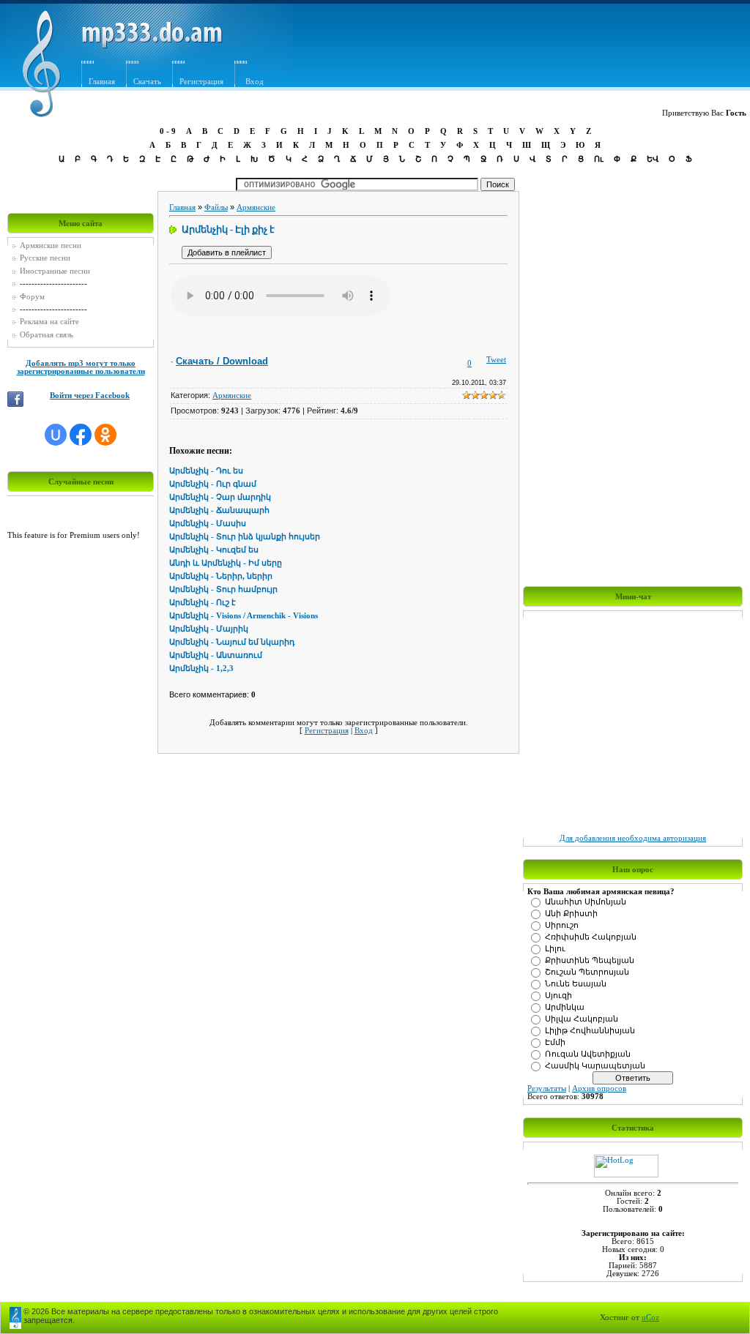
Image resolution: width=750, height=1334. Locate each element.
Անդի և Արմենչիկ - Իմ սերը (225, 563)
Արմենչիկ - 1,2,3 (201, 668)
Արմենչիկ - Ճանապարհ (219, 510)
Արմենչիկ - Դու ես (206, 471)
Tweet (496, 360)
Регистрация (201, 82)
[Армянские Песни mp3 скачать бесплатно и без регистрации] (152, 46)
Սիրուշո (562, 925)
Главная (102, 82)
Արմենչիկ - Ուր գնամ (212, 484)
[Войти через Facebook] (81, 435)
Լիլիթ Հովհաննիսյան (590, 1031)
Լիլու (555, 949)
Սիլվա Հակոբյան (581, 1019)
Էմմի (555, 1042)
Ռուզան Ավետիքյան (588, 1054)
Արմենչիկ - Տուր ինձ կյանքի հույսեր (244, 537)
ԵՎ (652, 158)
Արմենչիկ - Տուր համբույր (223, 589)
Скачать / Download (222, 361)
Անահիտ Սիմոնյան (585, 902)
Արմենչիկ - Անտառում (215, 655)
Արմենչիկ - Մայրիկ (208, 629)
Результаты (546, 1088)
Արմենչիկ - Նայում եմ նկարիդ (231, 642)
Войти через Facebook (90, 395)
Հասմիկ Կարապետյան (595, 1066)
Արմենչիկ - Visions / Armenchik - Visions (243, 616)
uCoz (650, 1318)
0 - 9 (168, 131)
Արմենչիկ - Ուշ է (202, 603)
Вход (363, 731)
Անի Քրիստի (571, 914)
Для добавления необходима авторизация (633, 838)
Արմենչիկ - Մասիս (207, 524)
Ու (599, 158)
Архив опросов (599, 1088)
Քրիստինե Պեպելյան (589, 960)
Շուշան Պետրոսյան (587, 972)
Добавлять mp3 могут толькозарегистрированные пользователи (81, 367)
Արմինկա (564, 1007)
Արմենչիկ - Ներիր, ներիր (220, 576)
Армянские (256, 207)
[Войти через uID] (56, 435)
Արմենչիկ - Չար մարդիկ (220, 497)
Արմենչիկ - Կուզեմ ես (214, 550)
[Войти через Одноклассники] (105, 435)
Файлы (216, 207)
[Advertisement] (481, 49)
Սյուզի (558, 996)
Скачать (147, 82)
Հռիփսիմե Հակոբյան (590, 937)
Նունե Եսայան (575, 984)
